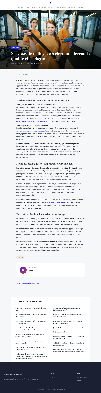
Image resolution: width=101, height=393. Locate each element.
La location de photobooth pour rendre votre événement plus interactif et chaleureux (30, 329)
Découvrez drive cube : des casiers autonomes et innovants (31, 316)
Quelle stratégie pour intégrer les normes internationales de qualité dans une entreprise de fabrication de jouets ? (31, 356)
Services (80, 7)
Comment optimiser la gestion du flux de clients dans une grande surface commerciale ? (69, 351)
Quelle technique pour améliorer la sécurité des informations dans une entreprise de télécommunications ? (68, 330)
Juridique (51, 7)
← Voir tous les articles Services (27, 283)
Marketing (71, 7)
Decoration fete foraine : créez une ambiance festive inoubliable (30, 322)
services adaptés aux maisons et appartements (33, 131)
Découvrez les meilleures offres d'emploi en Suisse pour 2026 (68, 337)
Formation (42, 7)
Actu (27, 7)
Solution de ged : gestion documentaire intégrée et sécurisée (66, 309)
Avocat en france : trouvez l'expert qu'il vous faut (30, 309)
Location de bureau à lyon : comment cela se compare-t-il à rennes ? (30, 335)
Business (34, 7)
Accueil (20, 7)
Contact (78, 380)
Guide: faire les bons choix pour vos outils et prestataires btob (68, 344)
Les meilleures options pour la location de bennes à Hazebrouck (67, 322)
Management (61, 7)
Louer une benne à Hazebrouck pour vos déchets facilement (67, 316)
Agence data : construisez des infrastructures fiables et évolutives (30, 348)
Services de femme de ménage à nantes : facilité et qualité (29, 342)
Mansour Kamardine (13, 374)
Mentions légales (81, 377)
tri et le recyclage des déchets (58, 202)
